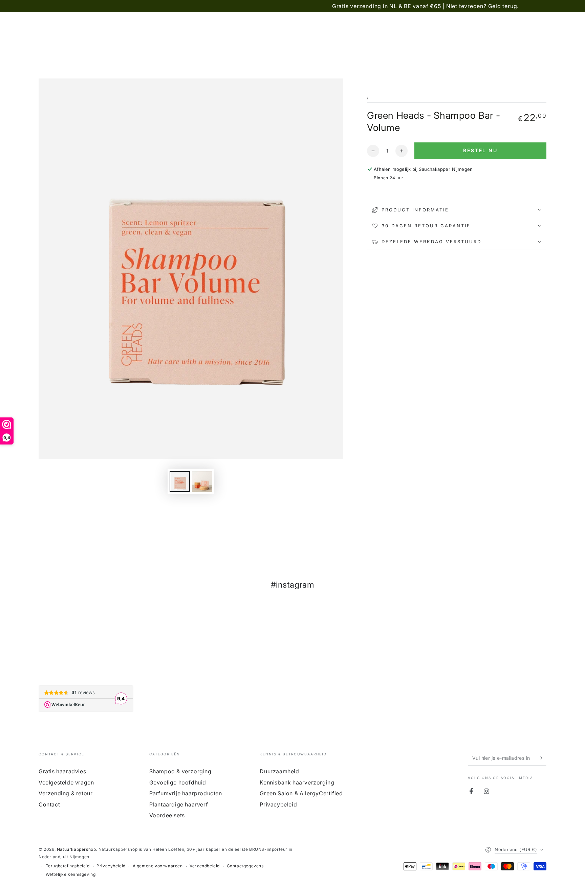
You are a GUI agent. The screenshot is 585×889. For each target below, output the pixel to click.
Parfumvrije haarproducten (185, 793)
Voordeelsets (167, 815)
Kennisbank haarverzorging (297, 782)
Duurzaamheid (279, 771)
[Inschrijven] (542, 757)
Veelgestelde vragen (66, 782)
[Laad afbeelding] (180, 481)
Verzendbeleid (205, 865)
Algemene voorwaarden (158, 865)
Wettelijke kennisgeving (71, 874)
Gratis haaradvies (62, 771)
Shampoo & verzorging (180, 771)
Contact (49, 804)
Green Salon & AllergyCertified (301, 793)
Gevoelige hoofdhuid (177, 782)
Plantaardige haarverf (178, 804)
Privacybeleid (278, 804)
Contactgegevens (245, 865)
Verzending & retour (65, 793)
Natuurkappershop (76, 849)
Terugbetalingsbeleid (68, 865)
